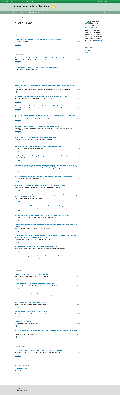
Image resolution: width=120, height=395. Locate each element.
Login (105, 1)
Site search (38, 1)
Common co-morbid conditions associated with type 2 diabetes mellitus (35, 137)
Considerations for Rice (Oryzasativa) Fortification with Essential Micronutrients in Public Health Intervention (46, 58)
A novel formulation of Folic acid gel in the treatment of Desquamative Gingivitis (38, 39)
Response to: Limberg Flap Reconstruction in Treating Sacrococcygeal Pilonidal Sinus (39, 350)
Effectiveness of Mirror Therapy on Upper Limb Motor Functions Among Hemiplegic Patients (41, 96)
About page (99, 40)
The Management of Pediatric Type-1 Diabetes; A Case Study (32, 302)
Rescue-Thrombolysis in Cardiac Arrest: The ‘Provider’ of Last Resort (34, 283)
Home (27, 1)
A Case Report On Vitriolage (23, 321)
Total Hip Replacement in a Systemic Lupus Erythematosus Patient (34, 293)
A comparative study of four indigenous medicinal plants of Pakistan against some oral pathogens (43, 215)
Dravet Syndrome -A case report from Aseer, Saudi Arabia (31, 274)
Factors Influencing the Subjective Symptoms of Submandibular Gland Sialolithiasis (38, 146)
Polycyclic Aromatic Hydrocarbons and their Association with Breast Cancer (36, 67)
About (32, 1)
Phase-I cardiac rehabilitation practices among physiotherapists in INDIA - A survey (38, 106)
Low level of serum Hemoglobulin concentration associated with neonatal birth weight (39, 206)
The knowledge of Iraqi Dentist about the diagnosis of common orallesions (36, 246)
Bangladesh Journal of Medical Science (32, 6)
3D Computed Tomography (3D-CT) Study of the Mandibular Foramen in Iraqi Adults (39, 256)
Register (100, 1)
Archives (22, 12)
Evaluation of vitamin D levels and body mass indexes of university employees (37, 126)
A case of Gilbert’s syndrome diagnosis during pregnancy (31, 311)
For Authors (88, 52)
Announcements (31, 12)
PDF (18, 44)
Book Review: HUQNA (21, 368)
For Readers (88, 50)
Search (104, 12)
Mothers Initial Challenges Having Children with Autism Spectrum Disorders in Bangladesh (40, 185)
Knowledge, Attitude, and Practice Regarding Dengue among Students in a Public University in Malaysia (44, 156)
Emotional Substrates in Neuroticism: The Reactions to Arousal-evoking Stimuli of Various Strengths (43, 176)
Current (15, 12)
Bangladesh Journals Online (12, 1)
